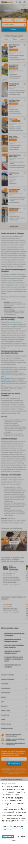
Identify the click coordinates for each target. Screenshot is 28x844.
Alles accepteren (8, 836)
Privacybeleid (5, 828)
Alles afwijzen (21, 836)
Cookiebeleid (15, 828)
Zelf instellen (14, 840)
